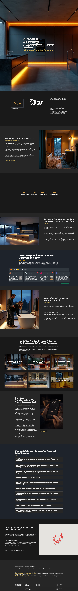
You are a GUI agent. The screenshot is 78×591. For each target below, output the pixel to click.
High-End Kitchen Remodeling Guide (22, 575)
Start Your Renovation (10, 160)
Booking (64, 589)
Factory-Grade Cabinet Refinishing (21, 576)
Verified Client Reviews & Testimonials (22, 577)
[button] (69, 276)
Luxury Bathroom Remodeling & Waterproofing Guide (25, 573)
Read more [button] (11, 280)
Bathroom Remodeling (72, 589)
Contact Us (43, 431)
